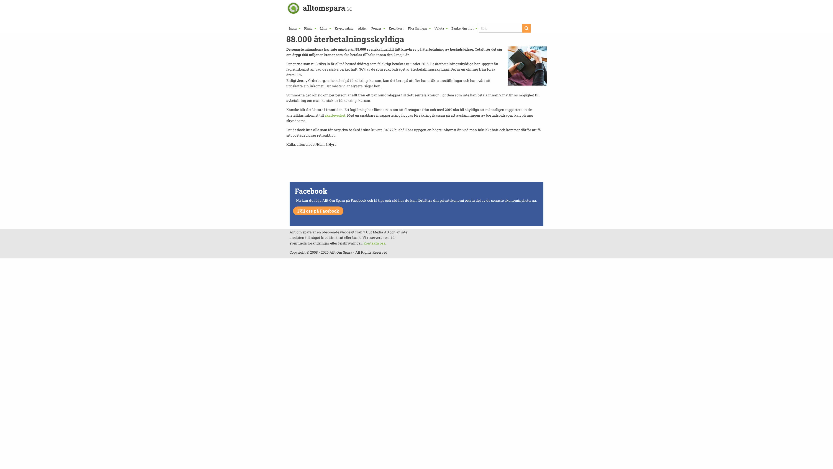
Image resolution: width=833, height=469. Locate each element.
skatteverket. (335, 115)
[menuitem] (294, 28)
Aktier (362, 28)
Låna (323, 28)
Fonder (376, 28)
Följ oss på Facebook (318, 211)
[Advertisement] (416, 166)
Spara (293, 28)
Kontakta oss (374, 243)
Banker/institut (462, 28)
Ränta (308, 28)
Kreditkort (396, 28)
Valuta (439, 28)
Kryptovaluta (344, 28)
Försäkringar (417, 28)
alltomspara (327, 8)
